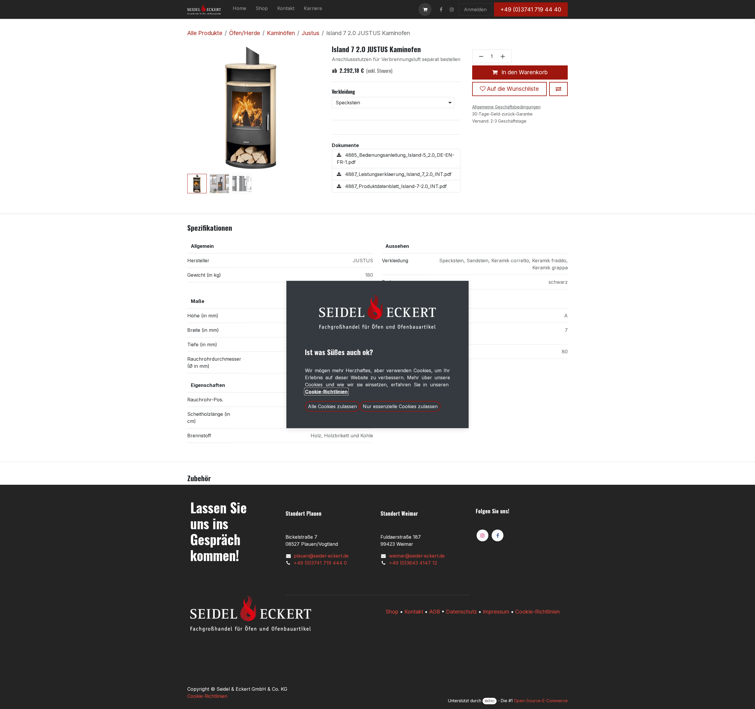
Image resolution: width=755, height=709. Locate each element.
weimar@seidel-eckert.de (417, 556)
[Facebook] (497, 535)
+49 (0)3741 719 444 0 (320, 563)
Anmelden (475, 9)
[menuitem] (239, 9)
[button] (193, 108)
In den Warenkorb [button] (524, 72)
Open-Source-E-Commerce (541, 700)
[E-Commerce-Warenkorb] (424, 9)
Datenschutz (461, 612)
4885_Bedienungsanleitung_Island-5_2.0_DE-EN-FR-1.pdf (395, 158)
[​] (441, 9)
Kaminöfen (281, 33)
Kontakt (413, 612)
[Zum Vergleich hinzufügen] (558, 89)
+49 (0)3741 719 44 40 (530, 9)
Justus (310, 33)
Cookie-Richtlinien (537, 612)
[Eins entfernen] (479, 56)
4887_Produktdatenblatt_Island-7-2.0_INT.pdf (395, 186)
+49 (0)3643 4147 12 (413, 563)
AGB (434, 612)
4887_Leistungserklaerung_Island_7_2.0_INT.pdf (398, 174)
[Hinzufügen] (504, 56)
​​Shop (392, 612)
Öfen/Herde (244, 33)
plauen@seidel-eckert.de (321, 556)
